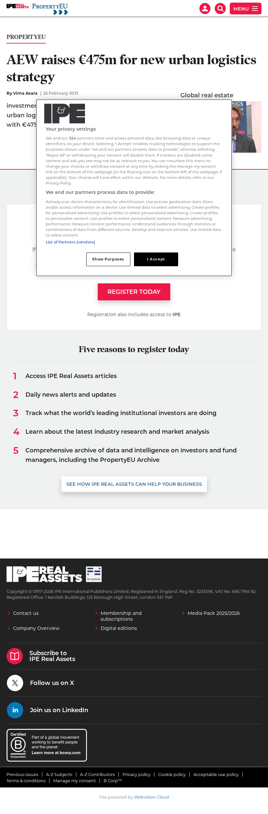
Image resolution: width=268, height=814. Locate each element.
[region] (134, 187)
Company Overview (36, 628)
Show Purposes (108, 259)
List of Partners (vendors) (70, 242)
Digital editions (119, 628)
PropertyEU (26, 37)
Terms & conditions (26, 780)
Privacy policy (136, 774)
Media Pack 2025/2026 (214, 613)
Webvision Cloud (151, 797)
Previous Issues (22, 774)
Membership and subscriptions (121, 616)
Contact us (26, 613)
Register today (134, 291)
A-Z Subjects (59, 774)
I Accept (156, 259)
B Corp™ (113, 780)
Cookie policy (172, 774)
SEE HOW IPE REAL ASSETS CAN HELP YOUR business (134, 484)
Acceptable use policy (216, 774)
